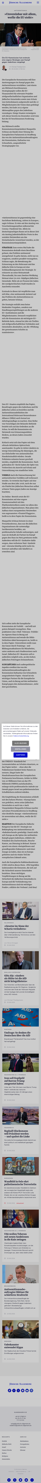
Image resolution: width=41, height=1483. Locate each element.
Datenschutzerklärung (21, 736)
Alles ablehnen (21, 743)
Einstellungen (20, 749)
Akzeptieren (20, 755)
